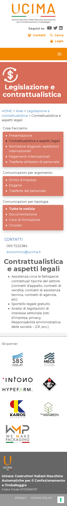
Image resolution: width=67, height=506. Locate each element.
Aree (19, 111)
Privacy (20, 498)
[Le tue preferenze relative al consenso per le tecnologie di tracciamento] (60, 499)
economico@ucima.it (24, 252)
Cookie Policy (41, 498)
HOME (7, 111)
